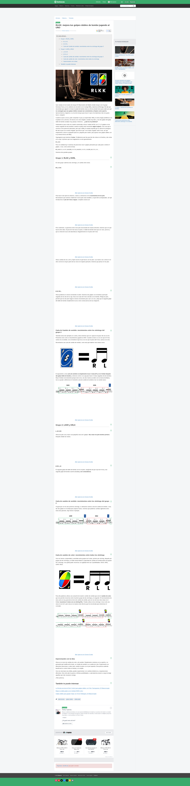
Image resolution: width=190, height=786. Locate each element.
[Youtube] (59, 780)
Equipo (56, 5)
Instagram (64, 717)
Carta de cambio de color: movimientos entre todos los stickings (81, 59)
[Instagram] (56, 780)
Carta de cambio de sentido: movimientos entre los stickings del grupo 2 (83, 56)
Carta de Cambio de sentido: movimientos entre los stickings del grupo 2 (83, 46)
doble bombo (61, 699)
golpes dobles (69, 699)
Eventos (73, 5)
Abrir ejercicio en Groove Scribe (84, 193)
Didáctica (61, 5)
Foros (104, 2)
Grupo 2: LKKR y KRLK (67, 49)
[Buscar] (133, 6)
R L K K (65, 41)
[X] (67, 780)
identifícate (65, 765)
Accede (127, 2)
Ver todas (108, 732)
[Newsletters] (72, 780)
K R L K (65, 54)
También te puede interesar (68, 64)
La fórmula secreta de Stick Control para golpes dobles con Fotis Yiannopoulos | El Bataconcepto (82, 688)
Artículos (98, 2)
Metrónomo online (80, 5)
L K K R (65, 52)
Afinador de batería (89, 5)
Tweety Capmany (65, 30)
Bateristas (67, 5)
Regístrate (132, 2)
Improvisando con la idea (70, 61)
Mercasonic (113, 2)
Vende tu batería (73, 775)
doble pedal (77, 699)
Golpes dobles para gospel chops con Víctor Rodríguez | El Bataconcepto (76, 693)
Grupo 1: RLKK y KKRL (67, 39)
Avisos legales (89, 775)
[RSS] (70, 780)
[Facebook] (64, 780)
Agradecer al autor (68, 723)
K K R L (65, 44)
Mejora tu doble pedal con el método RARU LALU (69, 691)
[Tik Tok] (61, 780)
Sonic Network (66, 775)
